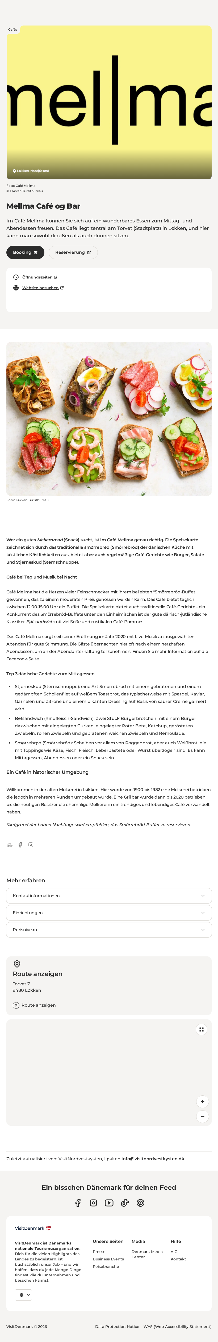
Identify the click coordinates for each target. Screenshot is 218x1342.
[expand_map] (201, 1029)
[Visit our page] (93, 1203)
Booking (22, 252)
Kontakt (178, 1259)
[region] (109, 1072)
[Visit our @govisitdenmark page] (124, 1203)
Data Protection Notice (117, 1326)
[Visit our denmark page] (77, 1203)
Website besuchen (40, 287)
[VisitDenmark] (33, 1228)
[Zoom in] (202, 1101)
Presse (99, 1251)
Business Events (108, 1259)
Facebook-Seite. (23, 658)
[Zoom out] (202, 1116)
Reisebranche (106, 1266)
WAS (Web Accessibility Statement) (178, 1326)
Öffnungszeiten (37, 277)
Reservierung (70, 252)
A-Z (174, 1251)
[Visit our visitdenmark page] (109, 1203)
